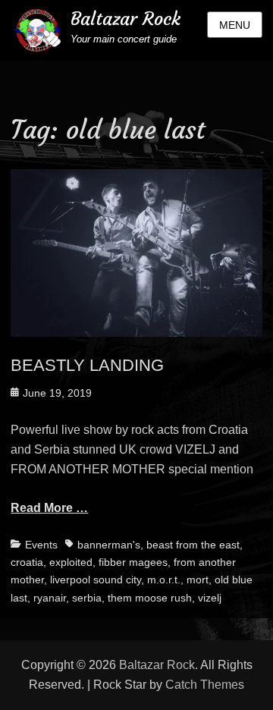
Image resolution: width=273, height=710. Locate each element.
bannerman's (108, 545)
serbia (87, 598)
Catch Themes (204, 684)
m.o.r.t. (163, 579)
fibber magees (133, 562)
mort (198, 579)
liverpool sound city (95, 579)
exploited (71, 562)
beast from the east (193, 545)
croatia (27, 562)
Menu (234, 25)
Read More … (49, 507)
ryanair (49, 598)
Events (41, 545)
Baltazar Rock (125, 19)
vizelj (209, 598)
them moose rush (150, 598)
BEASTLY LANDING (87, 365)
